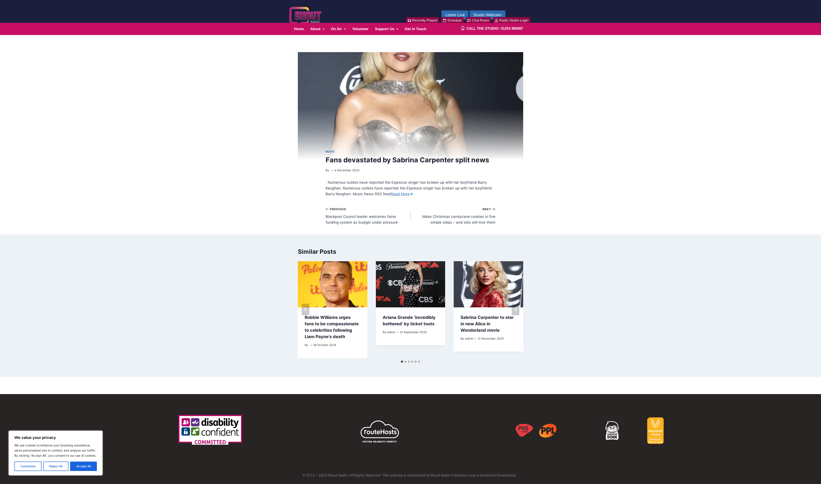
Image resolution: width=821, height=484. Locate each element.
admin (391, 332)
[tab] (402, 362)
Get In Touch (415, 29)
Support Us (384, 29)
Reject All (55, 466)
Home (299, 29)
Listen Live (455, 15)
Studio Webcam (487, 15)
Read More (400, 194)
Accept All (83, 466)
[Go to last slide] (305, 309)
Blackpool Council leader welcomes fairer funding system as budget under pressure (362, 215)
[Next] (515, 309)
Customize (28, 466)
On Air (336, 29)
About (315, 29)
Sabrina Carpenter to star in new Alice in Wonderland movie (487, 324)
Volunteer (360, 29)
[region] (56, 453)
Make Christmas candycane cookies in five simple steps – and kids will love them (458, 215)
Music (330, 151)
